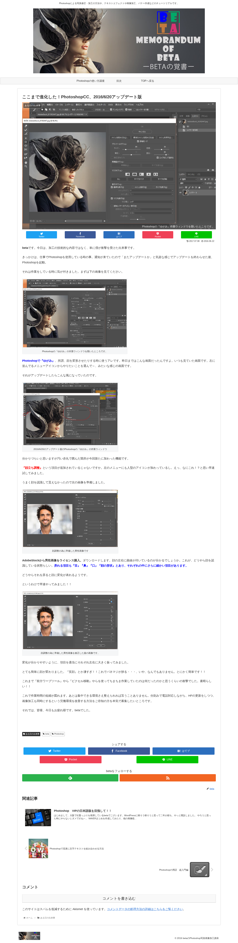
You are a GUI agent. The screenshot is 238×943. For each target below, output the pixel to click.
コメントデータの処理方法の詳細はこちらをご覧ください (145, 909)
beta (47, 734)
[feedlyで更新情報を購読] (70, 777)
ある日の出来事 (32, 734)
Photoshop (59, 734)
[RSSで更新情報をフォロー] (168, 777)
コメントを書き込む (119, 898)
